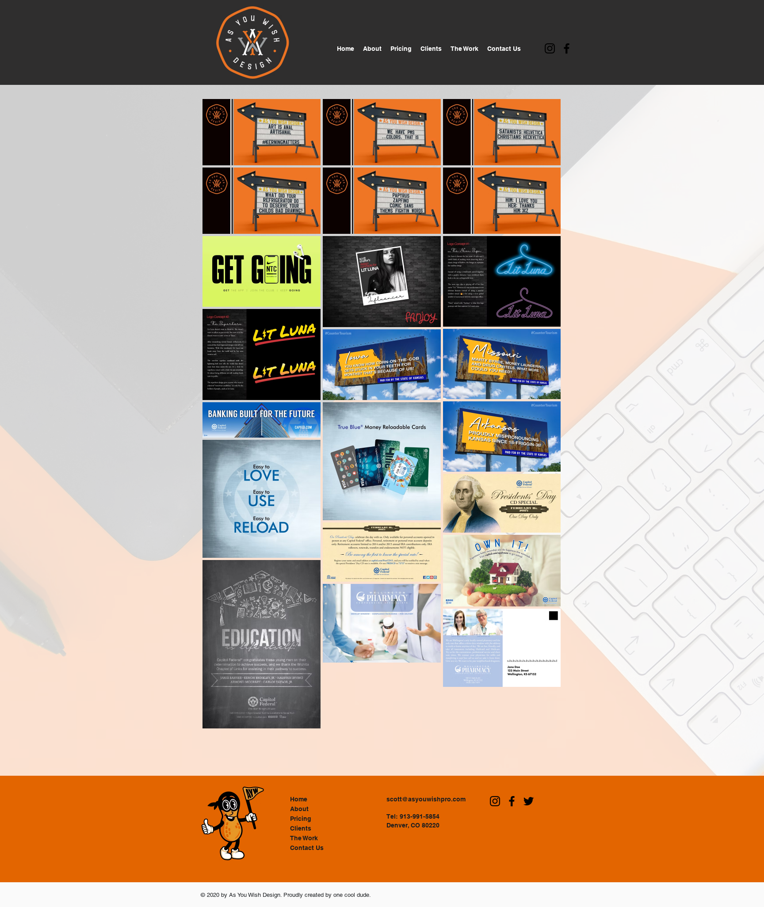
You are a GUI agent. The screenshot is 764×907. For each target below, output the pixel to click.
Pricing (300, 818)
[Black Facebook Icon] (566, 48)
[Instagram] (550, 48)
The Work (304, 838)
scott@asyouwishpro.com (426, 799)
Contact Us (307, 847)
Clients (300, 828)
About (299, 808)
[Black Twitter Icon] (528, 801)
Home (298, 799)
